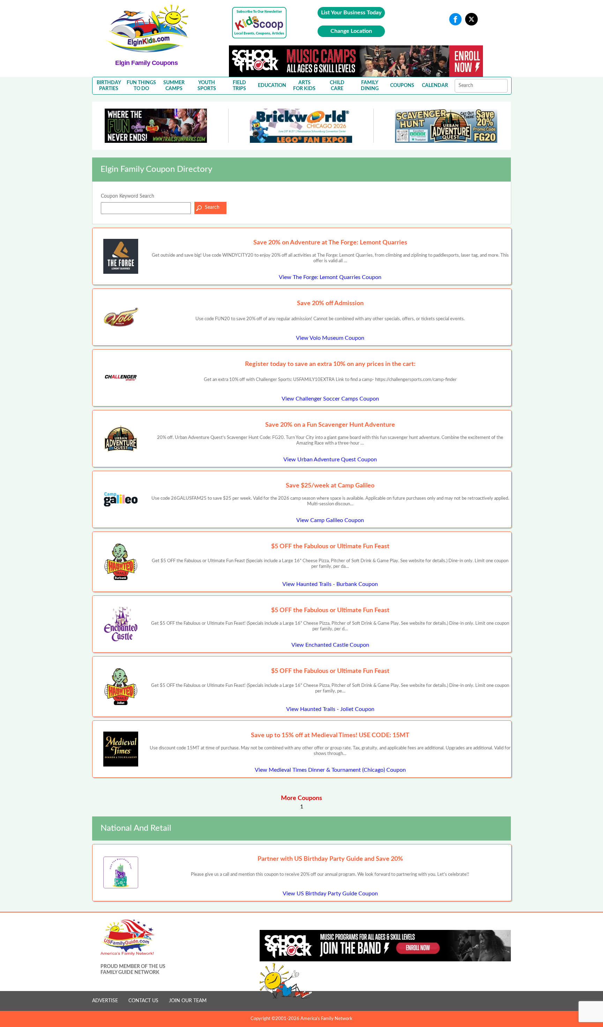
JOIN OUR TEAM (188, 1000)
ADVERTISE (105, 1000)
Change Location (351, 31)
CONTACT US (143, 1000)
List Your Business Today (351, 12)
